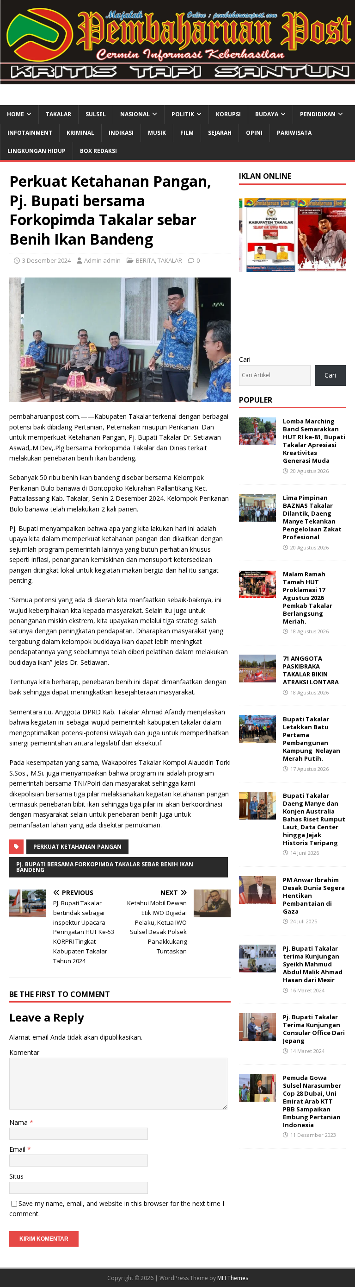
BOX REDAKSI (98, 151)
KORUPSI (228, 114)
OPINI (254, 133)
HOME (15, 114)
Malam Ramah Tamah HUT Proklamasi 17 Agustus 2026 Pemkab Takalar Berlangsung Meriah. (307, 597)
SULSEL (96, 114)
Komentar (24, 1052)
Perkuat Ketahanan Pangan (77, 847)
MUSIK (157, 133)
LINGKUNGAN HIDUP (36, 151)
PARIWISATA (294, 133)
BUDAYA (266, 114)
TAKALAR (58, 114)
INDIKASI (121, 133)
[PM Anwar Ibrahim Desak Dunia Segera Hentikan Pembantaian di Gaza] (257, 898)
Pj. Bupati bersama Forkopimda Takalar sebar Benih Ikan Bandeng (104, 867)
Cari (245, 359)
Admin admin (102, 260)
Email (18, 1149)
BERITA (145, 260)
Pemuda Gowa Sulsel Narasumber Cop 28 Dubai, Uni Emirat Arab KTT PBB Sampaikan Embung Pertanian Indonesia (312, 1101)
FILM (187, 133)
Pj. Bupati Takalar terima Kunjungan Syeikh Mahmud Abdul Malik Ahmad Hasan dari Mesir (313, 964)
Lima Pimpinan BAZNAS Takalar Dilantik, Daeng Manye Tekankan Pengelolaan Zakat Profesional (312, 517)
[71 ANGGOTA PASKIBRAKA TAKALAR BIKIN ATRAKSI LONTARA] (257, 677)
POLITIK (182, 114)
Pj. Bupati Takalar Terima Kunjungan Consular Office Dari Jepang (314, 1029)
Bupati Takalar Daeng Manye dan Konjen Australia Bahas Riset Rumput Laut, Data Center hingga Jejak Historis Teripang (314, 818)
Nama (19, 1122)
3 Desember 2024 (46, 260)
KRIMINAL (80, 133)
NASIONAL (135, 114)
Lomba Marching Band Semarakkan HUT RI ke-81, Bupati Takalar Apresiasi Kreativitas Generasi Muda (314, 440)
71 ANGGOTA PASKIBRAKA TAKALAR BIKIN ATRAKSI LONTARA (311, 670)
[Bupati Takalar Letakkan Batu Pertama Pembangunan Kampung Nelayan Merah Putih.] (257, 737)
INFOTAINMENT (29, 133)
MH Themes (232, 1278)
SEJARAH (220, 133)
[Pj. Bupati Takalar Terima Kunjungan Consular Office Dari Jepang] (257, 1035)
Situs (16, 1176)
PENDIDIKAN (318, 114)
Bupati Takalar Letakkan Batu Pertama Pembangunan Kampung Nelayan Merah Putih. (311, 738)
